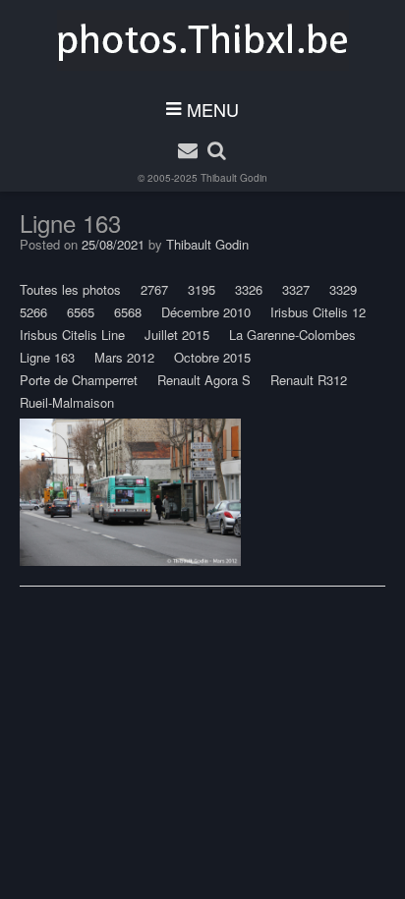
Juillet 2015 (177, 334)
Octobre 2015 (212, 357)
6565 (80, 312)
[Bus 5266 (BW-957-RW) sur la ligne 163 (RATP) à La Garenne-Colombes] (130, 492)
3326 (248, 289)
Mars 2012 (124, 357)
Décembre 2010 (206, 312)
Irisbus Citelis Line (72, 334)
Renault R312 (308, 379)
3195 (201, 289)
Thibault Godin (234, 178)
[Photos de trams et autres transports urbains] (203, 40)
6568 (128, 312)
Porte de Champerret (79, 379)
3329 (343, 289)
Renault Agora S (204, 379)
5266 (33, 312)
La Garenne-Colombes (292, 334)
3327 (296, 289)
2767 (154, 289)
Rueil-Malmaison (67, 402)
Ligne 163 (47, 357)
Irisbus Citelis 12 (318, 312)
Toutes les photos (70, 289)
